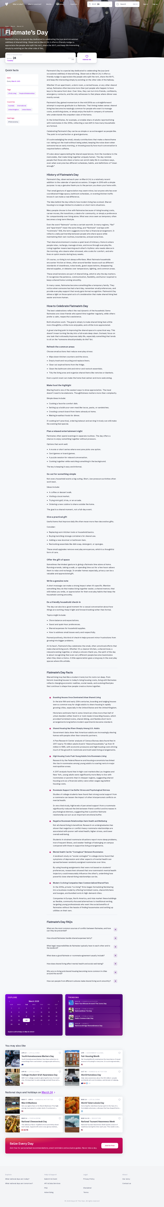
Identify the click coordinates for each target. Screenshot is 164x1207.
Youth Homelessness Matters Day (38, 1056)
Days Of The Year (78, 1201)
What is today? (18, 4)
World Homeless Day (91, 1075)
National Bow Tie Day (83, 1011)
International (21, 106)
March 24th (16, 81)
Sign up (155, 4)
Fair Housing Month (90, 1056)
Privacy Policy (88, 1179)
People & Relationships (26, 93)
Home (7, 26)
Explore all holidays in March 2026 (21, 1032)
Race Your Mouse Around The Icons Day (90, 1004)
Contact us (126, 1183)
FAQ (46, 1188)
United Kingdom (13, 109)
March (13, 26)
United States (26, 109)
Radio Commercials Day (84, 1018)
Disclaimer (87, 1188)
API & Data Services (52, 1183)
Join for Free (110, 1146)
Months (49, 4)
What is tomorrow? (34, 4)
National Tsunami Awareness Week (98, 1121)
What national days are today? (17, 1179)
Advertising (49, 1192)
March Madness (29, 1103)
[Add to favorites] (60, 1053)
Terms (85, 1192)
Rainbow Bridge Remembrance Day (88, 1026)
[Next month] (58, 1001)
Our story (126, 1179)
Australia (11, 106)
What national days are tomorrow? (19, 1183)
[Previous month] (9, 1001)
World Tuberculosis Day (92, 1103)
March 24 (20, 26)
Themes (61, 4)
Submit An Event (50, 1179)
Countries (73, 4)
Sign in (145, 4)
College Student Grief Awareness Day (40, 1075)
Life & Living (12, 93)
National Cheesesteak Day (34, 1121)
